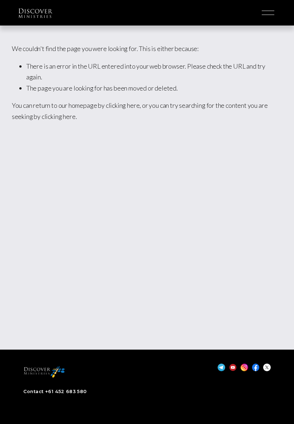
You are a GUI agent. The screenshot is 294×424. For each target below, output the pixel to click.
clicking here (123, 105)
